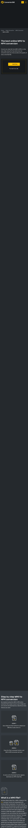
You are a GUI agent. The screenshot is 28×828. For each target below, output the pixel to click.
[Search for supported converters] (22, 2)
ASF (2, 802)
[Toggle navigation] (26, 2)
